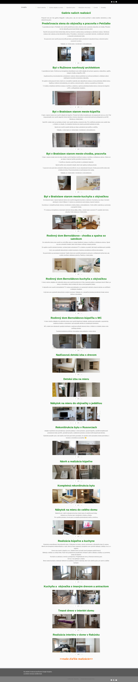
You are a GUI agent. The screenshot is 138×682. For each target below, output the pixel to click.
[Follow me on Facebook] (112, 2)
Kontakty (103, 7)
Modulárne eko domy (84, 7)
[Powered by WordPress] (79, 678)
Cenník (96, 7)
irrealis (24, 7)
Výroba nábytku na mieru (56, 7)
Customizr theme (91, 678)
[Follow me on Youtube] (117, 2)
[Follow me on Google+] (114, 2)
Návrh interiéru (41, 7)
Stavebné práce (70, 7)
